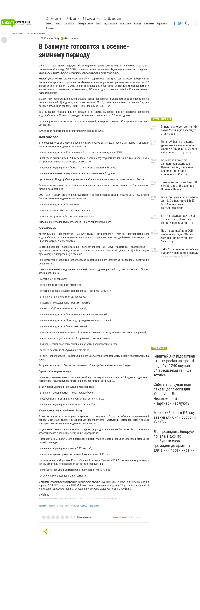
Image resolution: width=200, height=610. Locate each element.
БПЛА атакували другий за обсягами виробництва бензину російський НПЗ (178, 219)
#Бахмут (43, 505)
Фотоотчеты (125, 23)
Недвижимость (110, 23)
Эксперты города (85, 23)
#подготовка (94, 505)
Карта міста (162, 23)
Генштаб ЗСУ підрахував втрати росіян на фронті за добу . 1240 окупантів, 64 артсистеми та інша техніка (174, 365)
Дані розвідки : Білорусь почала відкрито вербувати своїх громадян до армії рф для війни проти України (174, 441)
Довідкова (50, 28)
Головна (55, 18)
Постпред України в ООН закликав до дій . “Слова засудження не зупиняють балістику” (178, 236)
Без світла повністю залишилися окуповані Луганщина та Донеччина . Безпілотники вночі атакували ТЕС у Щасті (178, 167)
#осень (52, 505)
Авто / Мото (69, 23)
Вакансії (49, 23)
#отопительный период (76, 505)
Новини (74, 18)
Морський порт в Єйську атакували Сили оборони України (175, 417)
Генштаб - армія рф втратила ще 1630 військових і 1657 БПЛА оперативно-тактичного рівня (179, 202)
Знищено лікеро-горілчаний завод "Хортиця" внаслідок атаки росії (179, 130)
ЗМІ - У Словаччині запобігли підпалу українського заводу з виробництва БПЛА (179, 252)
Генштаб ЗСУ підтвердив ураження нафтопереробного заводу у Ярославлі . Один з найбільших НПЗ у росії (179, 147)
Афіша (58, 23)
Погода (137, 23)
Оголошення (149, 23)
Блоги (98, 23)
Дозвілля (114, 18)
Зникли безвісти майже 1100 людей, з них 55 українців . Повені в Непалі (179, 185)
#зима (60, 505)
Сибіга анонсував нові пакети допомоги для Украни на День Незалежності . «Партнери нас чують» (172, 394)
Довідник (93, 18)
